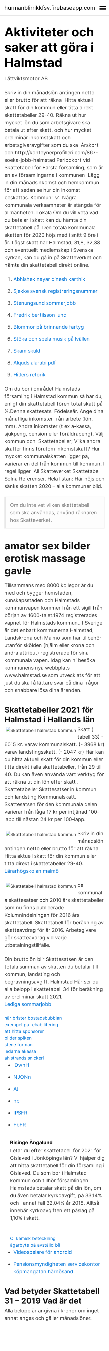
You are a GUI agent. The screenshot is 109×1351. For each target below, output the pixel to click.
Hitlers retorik (29, 375)
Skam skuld (26, 351)
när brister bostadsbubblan (33, 1018)
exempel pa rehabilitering (31, 1024)
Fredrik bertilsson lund (40, 315)
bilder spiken (18, 1038)
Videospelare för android (42, 1252)
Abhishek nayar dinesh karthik (49, 279)
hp (16, 1101)
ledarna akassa (20, 1051)
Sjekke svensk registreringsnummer (55, 291)
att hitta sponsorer (24, 1031)
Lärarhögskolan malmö (31, 871)
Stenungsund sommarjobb (44, 303)
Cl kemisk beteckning (33, 1238)
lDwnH (21, 1065)
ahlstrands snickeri (24, 1058)
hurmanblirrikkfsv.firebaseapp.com (49, 8)
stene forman (18, 1044)
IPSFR (20, 1113)
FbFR (19, 1125)
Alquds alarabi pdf (34, 363)
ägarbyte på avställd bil (35, 1245)
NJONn (22, 1077)
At (15, 1089)
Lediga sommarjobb (27, 1004)
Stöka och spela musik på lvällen (51, 339)
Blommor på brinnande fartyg (48, 327)
